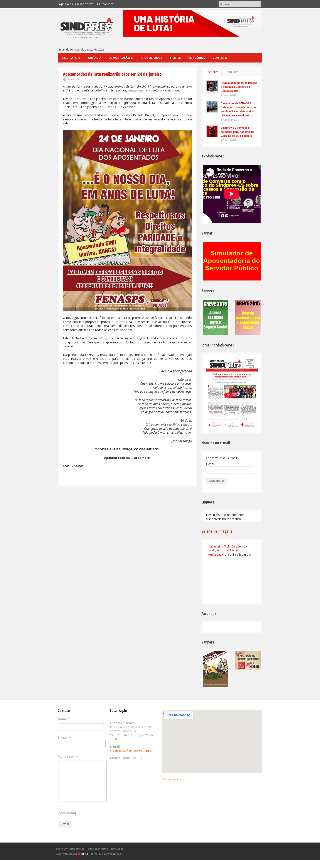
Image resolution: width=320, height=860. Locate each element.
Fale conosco (105, 4)
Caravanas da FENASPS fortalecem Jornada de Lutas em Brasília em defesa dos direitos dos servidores (238, 109)
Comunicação (120, 58)
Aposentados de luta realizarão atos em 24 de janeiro (112, 74)
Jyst (211, 550)
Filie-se (175, 58)
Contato (220, 58)
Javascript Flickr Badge (225, 546)
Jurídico (94, 58)
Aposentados (151, 58)
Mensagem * (68, 757)
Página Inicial (66, 4)
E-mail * (64, 738)
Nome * (64, 719)
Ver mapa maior (171, 779)
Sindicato (71, 58)
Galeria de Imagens (216, 531)
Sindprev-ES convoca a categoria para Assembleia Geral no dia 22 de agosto (237, 132)
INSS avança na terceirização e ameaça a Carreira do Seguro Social (239, 87)
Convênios (196, 58)
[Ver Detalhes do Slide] (192, 23)
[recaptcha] (67, 813)
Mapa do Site (85, 4)
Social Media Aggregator (223, 552)
